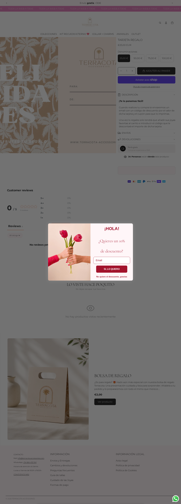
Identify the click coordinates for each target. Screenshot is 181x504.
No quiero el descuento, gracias (111, 276)
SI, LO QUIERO (112, 269)
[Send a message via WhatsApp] (176, 499)
